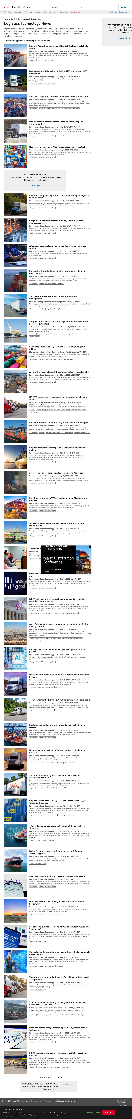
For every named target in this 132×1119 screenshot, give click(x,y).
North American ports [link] (75, 638)
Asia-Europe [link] (70, 815)
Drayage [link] (64, 638)
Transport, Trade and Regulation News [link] (50, 108)
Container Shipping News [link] (81, 432)
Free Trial (113, 12)
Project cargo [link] (66, 334)
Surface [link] (59, 136)
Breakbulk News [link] (34, 336)
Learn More (124, 38)
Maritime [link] (32, 60)
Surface (18, 12)
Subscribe (123, 12)
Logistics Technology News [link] (45, 60)
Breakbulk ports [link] (77, 334)
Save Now (35, 185)
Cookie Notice (10, 1117)
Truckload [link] (54, 83)
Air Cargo (28, 12)
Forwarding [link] (60, 283)
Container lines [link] (68, 359)
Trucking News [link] (40, 309)
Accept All (108, 1112)
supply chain (15, 19)
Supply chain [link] (33, 108)
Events (52, 12)
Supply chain (41, 12)
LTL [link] (48, 83)
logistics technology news (31, 19)
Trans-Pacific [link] (66, 1015)
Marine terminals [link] (35, 641)
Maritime (7, 12)
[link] (48, 180)
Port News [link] (40, 334)
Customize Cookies (93, 1112)
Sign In (123, 7)
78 (58, 1077)
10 (53, 1077)
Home (6, 19)
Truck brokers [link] (34, 412)
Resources (63, 12)
